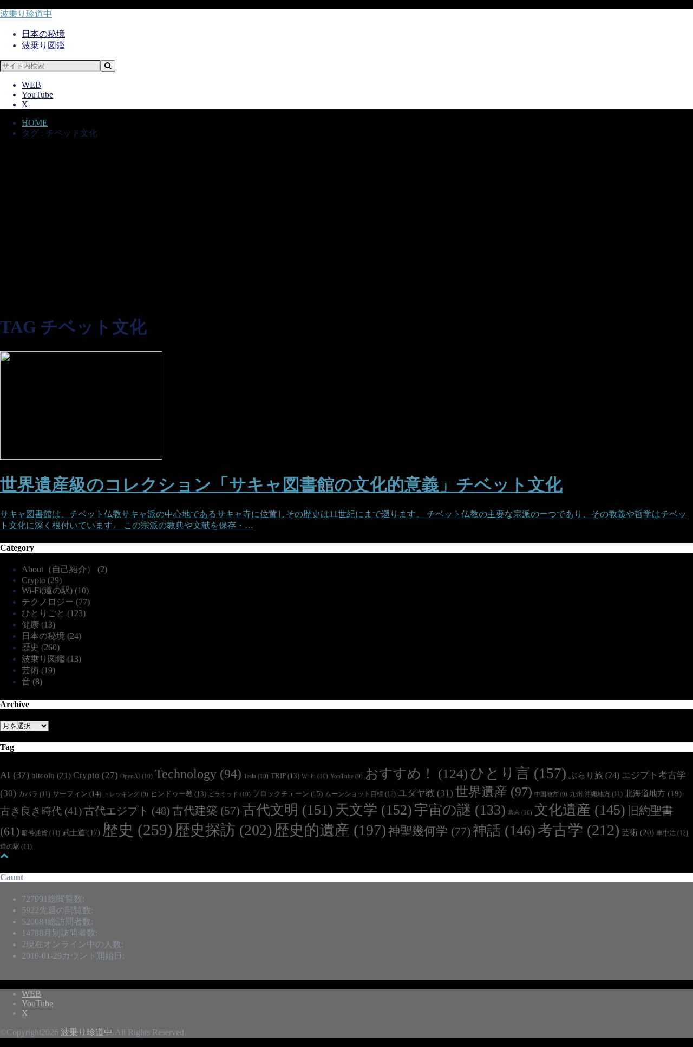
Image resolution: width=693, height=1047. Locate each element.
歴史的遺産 (330, 830)
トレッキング (125, 794)
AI (14, 775)
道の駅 (16, 846)
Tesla (256, 776)
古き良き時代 (41, 811)
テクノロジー (56, 601)
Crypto (42, 580)
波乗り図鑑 (43, 45)
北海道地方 (653, 793)
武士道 (81, 832)
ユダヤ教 (425, 792)
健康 (38, 624)
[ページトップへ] (4, 855)
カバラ (34, 794)
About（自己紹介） (64, 569)
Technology (198, 774)
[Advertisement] (346, 228)
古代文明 (287, 810)
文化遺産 (579, 810)
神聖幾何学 (429, 831)
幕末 (520, 812)
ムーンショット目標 (360, 794)
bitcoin (51, 775)
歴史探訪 (223, 830)
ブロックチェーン (288, 794)
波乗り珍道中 (26, 13)
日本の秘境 (43, 33)
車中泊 (672, 833)
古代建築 (206, 811)
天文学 (373, 810)
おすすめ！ (416, 773)
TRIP (285, 776)
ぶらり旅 (593, 775)
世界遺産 (493, 792)
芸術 (38, 670)
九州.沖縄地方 (596, 794)
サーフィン (77, 794)
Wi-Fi (315, 776)
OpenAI (136, 776)
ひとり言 (518, 773)
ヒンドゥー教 (178, 794)
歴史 (41, 647)
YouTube (37, 94)
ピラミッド (229, 794)
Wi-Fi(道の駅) (55, 590)
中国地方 (550, 794)
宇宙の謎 (460, 810)
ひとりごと (54, 613)
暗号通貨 (41, 833)
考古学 (578, 830)
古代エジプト (127, 811)
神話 (504, 830)
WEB (31, 84)
